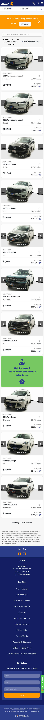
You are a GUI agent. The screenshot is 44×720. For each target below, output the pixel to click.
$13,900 (7, 425)
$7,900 (6, 261)
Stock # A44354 (7, 117)
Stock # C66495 (7, 414)
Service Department (22, 601)
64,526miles (36, 211)
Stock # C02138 (7, 250)
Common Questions (22, 618)
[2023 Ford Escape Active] (22, 147)
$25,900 (7, 217)
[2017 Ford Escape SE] (22, 235)
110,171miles (35, 255)
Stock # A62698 (7, 458)
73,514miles (36, 123)
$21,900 (7, 173)
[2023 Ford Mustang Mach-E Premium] (22, 59)
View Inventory (22, 589)
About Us (22, 612)
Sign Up (22, 695)
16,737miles (36, 167)
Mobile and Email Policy (22, 648)
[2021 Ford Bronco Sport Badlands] (22, 279)
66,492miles (36, 420)
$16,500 (7, 469)
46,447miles (36, 464)
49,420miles (36, 299)
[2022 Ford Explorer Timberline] (22, 487)
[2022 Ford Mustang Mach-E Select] (22, 103)
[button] (34, 3)
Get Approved (25, 24)
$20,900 (7, 129)
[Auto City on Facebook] (19, 554)
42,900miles (36, 508)
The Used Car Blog (22, 624)
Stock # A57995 (7, 294)
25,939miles (36, 79)
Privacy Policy (22, 630)
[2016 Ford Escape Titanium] (22, 400)
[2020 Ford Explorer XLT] (22, 323)
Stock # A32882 (7, 73)
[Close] (39, 22)
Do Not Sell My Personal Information (22, 654)
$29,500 (7, 85)
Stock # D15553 (7, 205)
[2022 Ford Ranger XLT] (22, 191)
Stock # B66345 (7, 502)
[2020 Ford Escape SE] (22, 443)
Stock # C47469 (7, 338)
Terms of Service (22, 636)
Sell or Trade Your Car (22, 607)
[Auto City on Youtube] (23, 554)
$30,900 (7, 513)
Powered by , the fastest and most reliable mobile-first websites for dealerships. (22, 710)
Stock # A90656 (7, 161)
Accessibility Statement (22, 642)
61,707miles (36, 344)
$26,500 (7, 305)
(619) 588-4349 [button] (23, 574)
